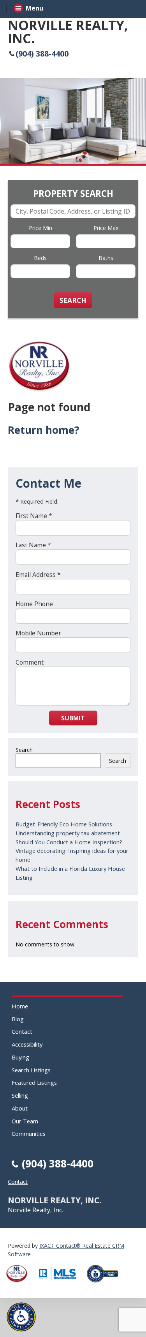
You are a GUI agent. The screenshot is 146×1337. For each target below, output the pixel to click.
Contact (22, 1031)
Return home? (43, 430)
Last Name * (33, 545)
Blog (18, 1019)
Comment (30, 662)
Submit (73, 718)
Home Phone (34, 604)
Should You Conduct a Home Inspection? (69, 842)
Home (20, 1006)
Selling (20, 1095)
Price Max (105, 228)
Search (24, 749)
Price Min (40, 228)
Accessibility (27, 1044)
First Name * (34, 515)
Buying (20, 1057)
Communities (29, 1133)
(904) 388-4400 (42, 53)
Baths (106, 258)
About (20, 1108)
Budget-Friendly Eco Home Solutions (64, 824)
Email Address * (38, 574)
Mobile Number (38, 633)
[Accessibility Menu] (21, 1317)
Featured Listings (34, 1082)
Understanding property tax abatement (68, 833)
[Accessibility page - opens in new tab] (105, 1284)
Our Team (25, 1121)
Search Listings (31, 1070)
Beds (40, 258)
